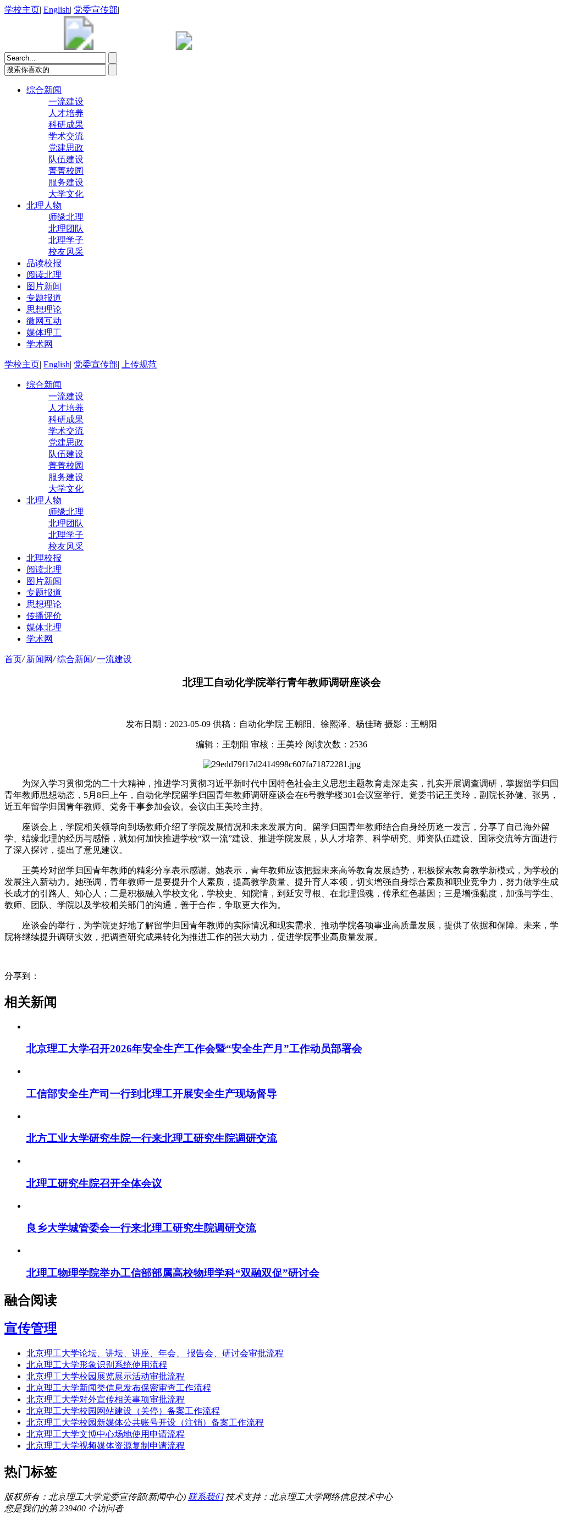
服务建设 (66, 182)
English (56, 9)
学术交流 (66, 136)
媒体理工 (44, 332)
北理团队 (66, 228)
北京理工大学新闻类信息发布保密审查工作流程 (118, 1388)
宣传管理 (30, 1328)
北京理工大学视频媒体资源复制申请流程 (105, 1445)
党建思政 (66, 147)
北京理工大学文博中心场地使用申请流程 (105, 1434)
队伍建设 (66, 159)
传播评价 (44, 615)
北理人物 (44, 205)
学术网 (39, 344)
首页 (13, 659)
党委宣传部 (96, 9)
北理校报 (44, 558)
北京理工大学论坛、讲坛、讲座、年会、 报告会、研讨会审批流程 (155, 1353)
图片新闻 (44, 286)
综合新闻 (44, 90)
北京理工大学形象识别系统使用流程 (96, 1364)
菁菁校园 (66, 170)
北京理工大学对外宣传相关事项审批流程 (105, 1399)
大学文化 (66, 194)
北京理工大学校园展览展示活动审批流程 (105, 1376)
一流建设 (66, 101)
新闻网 (39, 659)
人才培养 (66, 113)
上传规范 (139, 364)
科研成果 (66, 124)
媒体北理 (44, 627)
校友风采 (66, 251)
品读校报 (44, 263)
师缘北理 (66, 217)
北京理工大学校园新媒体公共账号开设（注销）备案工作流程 (145, 1422)
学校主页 (22, 9)
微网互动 (44, 321)
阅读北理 (44, 274)
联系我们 (205, 1496)
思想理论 (44, 309)
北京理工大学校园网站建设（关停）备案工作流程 (123, 1411)
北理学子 (66, 240)
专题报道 (44, 297)
